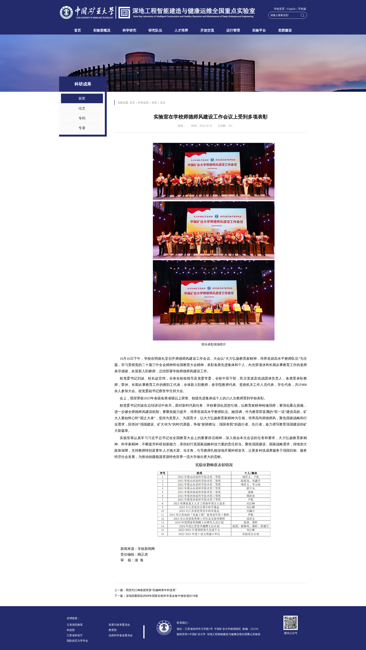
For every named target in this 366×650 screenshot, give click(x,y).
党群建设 (285, 30)
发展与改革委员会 (119, 624)
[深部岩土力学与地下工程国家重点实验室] (157, 12)
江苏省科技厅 (75, 635)
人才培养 (181, 30)
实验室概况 (101, 30)
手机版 (302, 8)
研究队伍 (155, 30)
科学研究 (129, 30)
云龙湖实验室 (75, 624)
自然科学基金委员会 (121, 635)
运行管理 (233, 30)
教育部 (113, 630)
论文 (82, 108)
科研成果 (143, 102)
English (291, 8)
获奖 (82, 98)
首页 (77, 30)
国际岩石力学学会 (77, 640)
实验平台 (259, 30)
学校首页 (279, 8)
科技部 (71, 630)
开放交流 (207, 30)
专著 (82, 128)
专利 (82, 118)
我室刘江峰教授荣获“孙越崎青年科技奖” (151, 590)
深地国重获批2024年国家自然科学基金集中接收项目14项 (162, 596)
